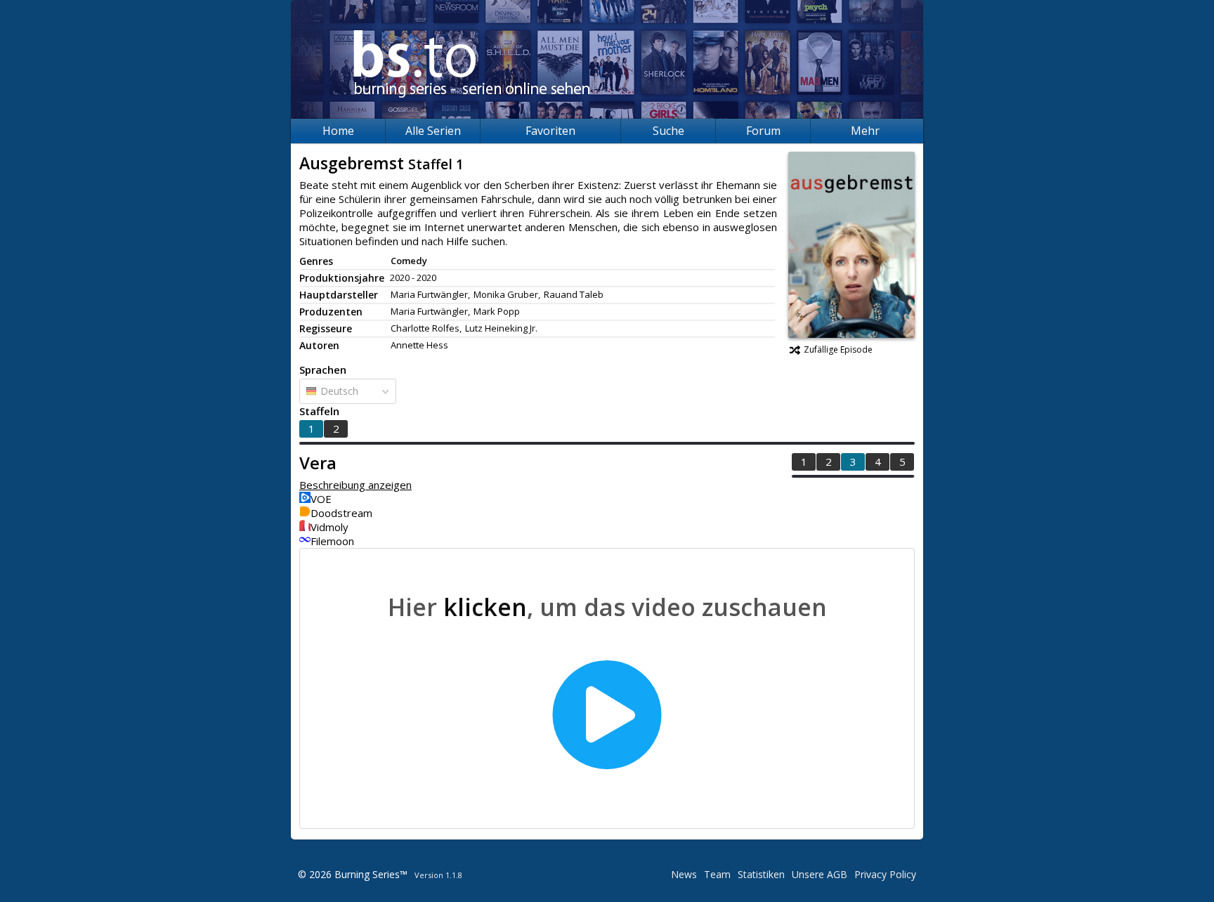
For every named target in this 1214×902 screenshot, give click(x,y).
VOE (321, 499)
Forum (763, 130)
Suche (668, 130)
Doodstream (341, 513)
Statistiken (761, 874)
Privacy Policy (885, 874)
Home (338, 130)
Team (717, 874)
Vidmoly (329, 527)
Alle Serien (433, 130)
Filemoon (332, 541)
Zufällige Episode (838, 349)
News (684, 874)
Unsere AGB (819, 874)
